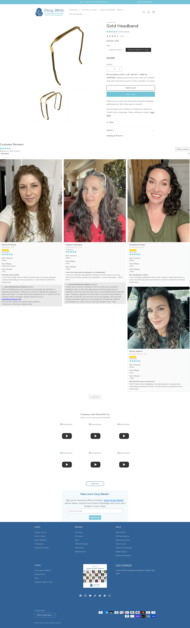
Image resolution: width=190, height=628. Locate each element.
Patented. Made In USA (43, 582)
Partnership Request (123, 556)
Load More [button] (94, 397)
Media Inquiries (121, 552)
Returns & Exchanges (124, 548)
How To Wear (40, 536)
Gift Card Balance (122, 536)
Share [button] (111, 122)
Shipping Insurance (123, 540)
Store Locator (121, 544)
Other (37, 578)
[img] (31, 254)
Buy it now (130, 94)
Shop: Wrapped (40, 540)
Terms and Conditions (43, 570)
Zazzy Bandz (44, 623)
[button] (74, 10)
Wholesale (79, 548)
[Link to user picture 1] (31, 200)
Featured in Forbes (42, 548)
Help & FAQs (121, 532)
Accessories (39, 544)
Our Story (78, 532)
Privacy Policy (40, 574)
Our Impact (79, 536)
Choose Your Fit (41, 532)
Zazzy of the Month (113, 500)
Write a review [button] (182, 149)
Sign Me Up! (95, 517)
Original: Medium (117, 50)
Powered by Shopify (55, 623)
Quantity (109, 64)
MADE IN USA (80, 552)
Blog (77, 540)
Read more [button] (6, 282)
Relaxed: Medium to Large (138, 50)
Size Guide (111, 58)
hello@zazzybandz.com (11, 299)
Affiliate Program (81, 544)
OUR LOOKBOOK (124, 565)
